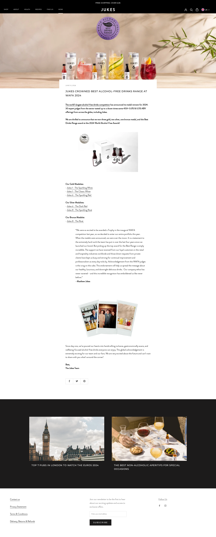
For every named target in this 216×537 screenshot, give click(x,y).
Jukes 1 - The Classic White (78, 191)
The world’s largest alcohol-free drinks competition (88, 105)
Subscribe (100, 522)
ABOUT (16, 9)
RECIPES (38, 9)
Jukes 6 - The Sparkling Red (79, 195)
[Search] (191, 9)
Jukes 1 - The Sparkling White (80, 188)
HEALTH (27, 9)
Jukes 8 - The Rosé (75, 221)
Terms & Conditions (19, 514)
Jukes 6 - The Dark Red (77, 206)
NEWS (60, 9)
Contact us (15, 499)
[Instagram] (165, 505)
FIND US (50, 9)
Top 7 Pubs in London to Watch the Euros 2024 (65, 465)
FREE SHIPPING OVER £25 (108, 3)
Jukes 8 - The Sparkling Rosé (79, 210)
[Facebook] (159, 505)
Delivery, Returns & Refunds (22, 521)
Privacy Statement (18, 507)
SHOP (6, 9)
